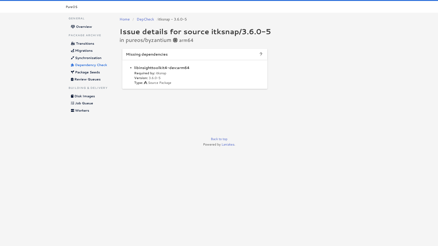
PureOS (71, 7)
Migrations (83, 50)
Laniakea (228, 144)
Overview (83, 26)
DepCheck (145, 19)
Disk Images (84, 96)
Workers (81, 110)
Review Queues (87, 79)
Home (125, 19)
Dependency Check (90, 65)
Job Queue (83, 103)
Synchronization (88, 58)
